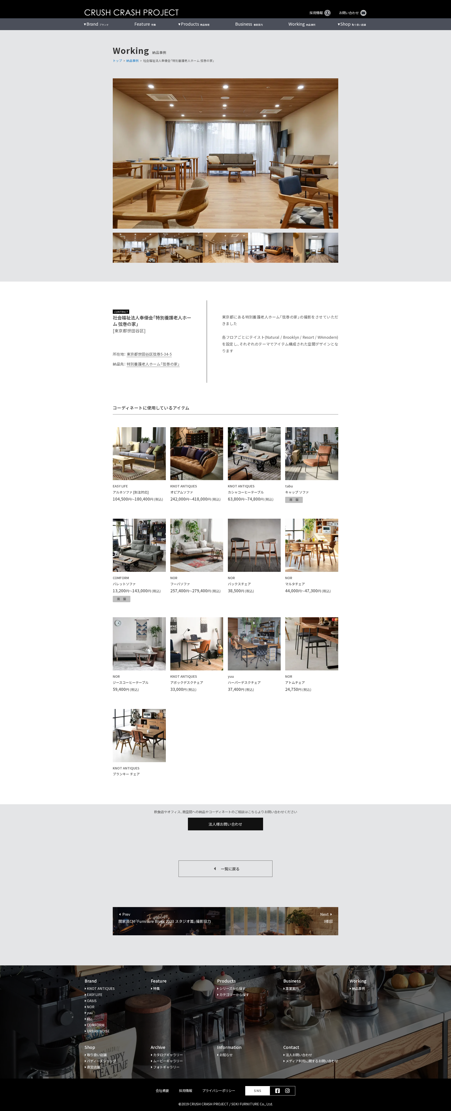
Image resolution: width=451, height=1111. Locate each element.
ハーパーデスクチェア (244, 682)
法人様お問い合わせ (225, 824)
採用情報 (316, 12)
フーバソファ (180, 583)
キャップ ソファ (297, 492)
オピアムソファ (181, 492)
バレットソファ (124, 583)
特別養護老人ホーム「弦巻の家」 (153, 364)
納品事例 (301, 24)
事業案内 (249, 24)
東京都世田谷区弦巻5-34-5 (149, 354)
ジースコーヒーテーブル (130, 682)
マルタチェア (295, 583)
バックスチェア (239, 583)
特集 (145, 24)
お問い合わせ (349, 12)
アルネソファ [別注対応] (131, 492)
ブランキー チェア (126, 774)
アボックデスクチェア (186, 682)
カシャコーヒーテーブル (246, 492)
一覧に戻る (230, 869)
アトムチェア (295, 682)
